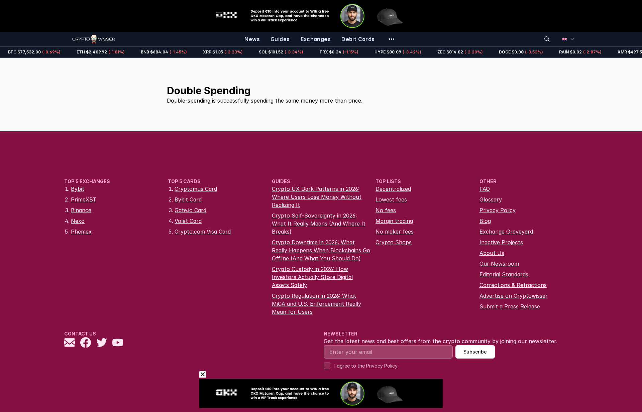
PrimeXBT (83, 199)
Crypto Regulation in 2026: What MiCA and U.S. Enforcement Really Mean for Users (316, 303)
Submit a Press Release (509, 306)
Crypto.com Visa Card (203, 231)
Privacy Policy (497, 210)
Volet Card (188, 221)
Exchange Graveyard (506, 231)
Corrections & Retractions (513, 285)
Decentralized (393, 188)
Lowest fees (391, 199)
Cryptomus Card (196, 188)
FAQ (484, 188)
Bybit (77, 188)
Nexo (78, 221)
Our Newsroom (499, 263)
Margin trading (394, 221)
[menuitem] (252, 39)
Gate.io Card (190, 210)
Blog (485, 221)
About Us (491, 253)
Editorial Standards (503, 274)
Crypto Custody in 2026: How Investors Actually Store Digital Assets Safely (312, 277)
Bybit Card (188, 199)
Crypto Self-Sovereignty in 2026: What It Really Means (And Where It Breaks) (318, 223)
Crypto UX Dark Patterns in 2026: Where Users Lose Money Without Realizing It (316, 196)
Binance (81, 210)
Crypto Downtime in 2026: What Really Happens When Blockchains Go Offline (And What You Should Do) (321, 250)
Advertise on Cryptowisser (513, 295)
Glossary (490, 199)
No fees (386, 210)
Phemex (81, 231)
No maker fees (395, 231)
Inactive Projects (501, 242)
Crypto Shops (394, 242)
